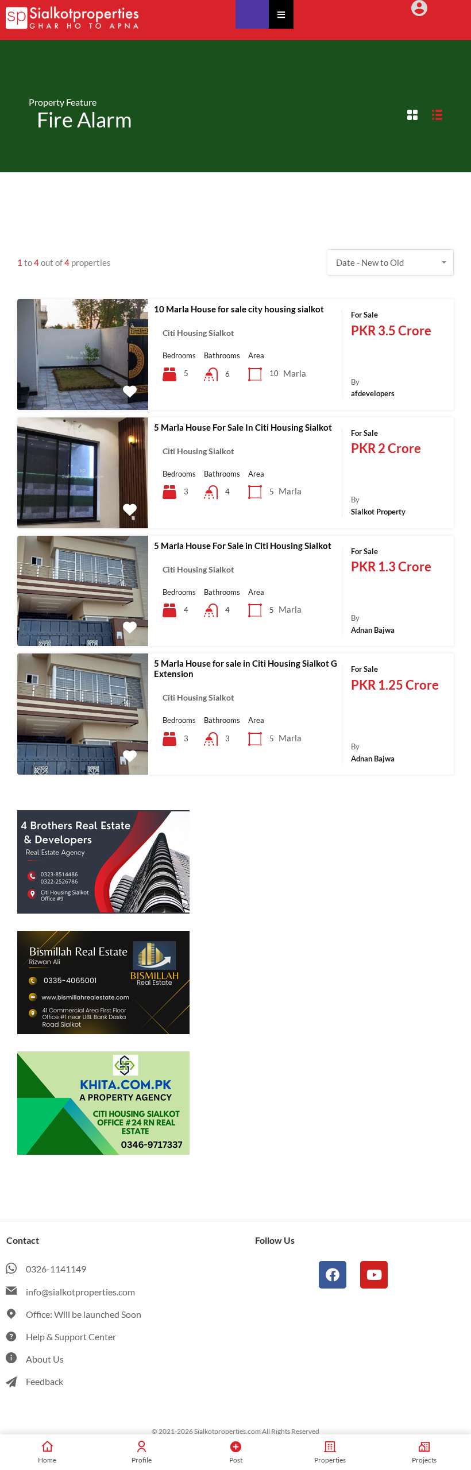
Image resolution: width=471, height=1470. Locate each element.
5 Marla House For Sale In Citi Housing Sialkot (243, 427)
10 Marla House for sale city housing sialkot (239, 309)
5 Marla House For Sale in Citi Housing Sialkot (242, 545)
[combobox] (390, 262)
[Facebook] (332, 1275)
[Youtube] (374, 1275)
